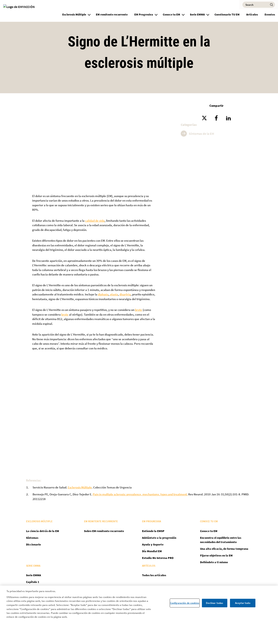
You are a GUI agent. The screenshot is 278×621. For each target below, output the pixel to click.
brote (138, 310)
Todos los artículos (154, 575)
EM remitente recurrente (112, 14)
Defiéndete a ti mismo (214, 562)
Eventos (270, 14)
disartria (125, 294)
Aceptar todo (242, 603)
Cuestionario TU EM (227, 14)
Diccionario (33, 544)
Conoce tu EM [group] (171, 14)
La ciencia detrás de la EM (42, 531)
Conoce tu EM (208, 531)
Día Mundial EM (152, 551)
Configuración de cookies (184, 603)
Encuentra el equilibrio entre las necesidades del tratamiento (220, 540)
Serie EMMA (33, 575)
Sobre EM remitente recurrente (104, 531)
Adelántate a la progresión (159, 538)
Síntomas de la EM (201, 134)
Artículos (252, 14)
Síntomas (32, 538)
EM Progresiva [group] (143, 14)
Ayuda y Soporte (152, 544)
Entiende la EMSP (153, 531)
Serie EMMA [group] (197, 14)
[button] (89, 14)
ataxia (114, 294)
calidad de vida (95, 221)
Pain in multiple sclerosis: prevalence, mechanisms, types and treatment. (140, 494)
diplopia (103, 294)
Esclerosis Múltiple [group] (74, 14)
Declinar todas (214, 603)
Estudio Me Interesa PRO (158, 558)
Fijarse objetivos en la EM (216, 555)
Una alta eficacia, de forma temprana (224, 549)
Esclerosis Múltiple (80, 487)
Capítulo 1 (32, 582)
